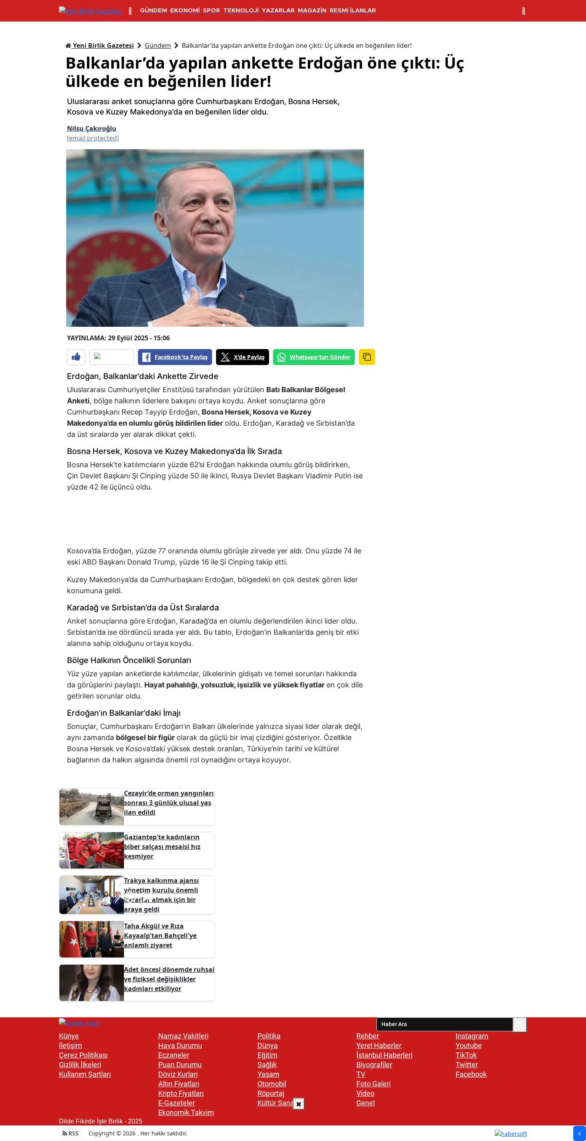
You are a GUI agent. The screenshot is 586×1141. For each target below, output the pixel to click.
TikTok (466, 1055)
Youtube (469, 1045)
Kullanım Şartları (85, 1074)
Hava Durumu (180, 1045)
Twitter (467, 1064)
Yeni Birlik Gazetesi (102, 45)
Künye (69, 1036)
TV (360, 1074)
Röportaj (271, 1093)
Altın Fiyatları (178, 1084)
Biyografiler (374, 1064)
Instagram (472, 1036)
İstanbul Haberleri (384, 1055)
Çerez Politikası (83, 1055)
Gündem (158, 45)
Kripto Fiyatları (181, 1093)
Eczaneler (173, 1055)
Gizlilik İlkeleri (80, 1064)
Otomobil (272, 1084)
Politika (269, 1036)
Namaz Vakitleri (183, 1036)
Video (365, 1093)
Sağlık (267, 1064)
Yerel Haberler (378, 1045)
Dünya (268, 1045)
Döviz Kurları (178, 1074)
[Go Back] (579, 1133)
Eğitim (267, 1055)
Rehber (367, 1036)
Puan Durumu (180, 1064)
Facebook (471, 1074)
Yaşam (268, 1074)
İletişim (70, 1045)
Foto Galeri (373, 1084)
